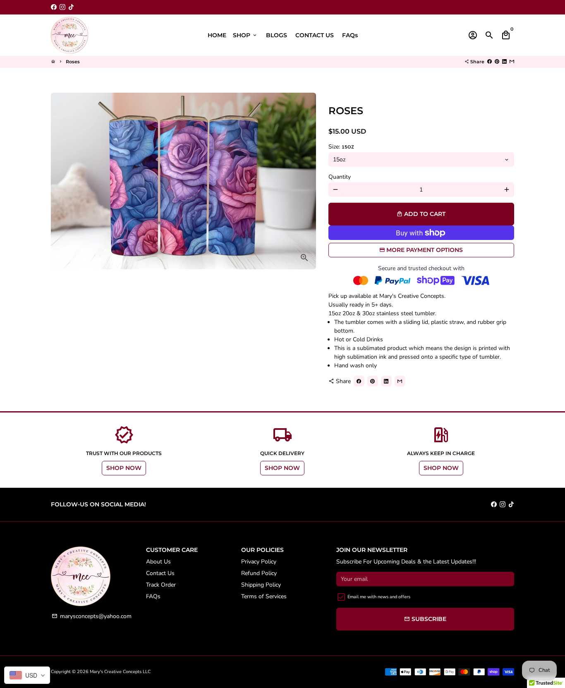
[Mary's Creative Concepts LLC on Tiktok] (71, 7)
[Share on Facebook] (489, 62)
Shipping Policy (261, 585)
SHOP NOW (123, 468)
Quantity (339, 177)
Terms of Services (264, 596)
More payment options (424, 250)
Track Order (161, 585)
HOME (217, 35)
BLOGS (276, 35)
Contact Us (160, 573)
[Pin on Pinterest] (497, 62)
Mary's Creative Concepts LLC (120, 672)
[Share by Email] (512, 62)
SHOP (245, 35)
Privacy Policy (258, 562)
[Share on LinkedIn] (504, 62)
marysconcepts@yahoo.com (92, 616)
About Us (158, 562)
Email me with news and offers (378, 597)
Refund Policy (259, 573)
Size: (341, 147)
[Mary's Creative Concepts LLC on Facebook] (54, 7)
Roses (73, 62)
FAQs (350, 35)
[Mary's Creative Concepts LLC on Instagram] (62, 7)
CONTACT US (314, 35)
